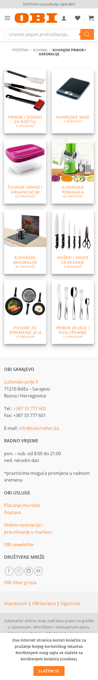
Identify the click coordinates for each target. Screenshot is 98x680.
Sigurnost (70, 603)
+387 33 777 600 (29, 409)
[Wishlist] (77, 18)
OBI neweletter (19, 545)
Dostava (12, 512)
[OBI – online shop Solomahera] (36, 18)
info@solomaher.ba (39, 428)
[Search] (87, 34)
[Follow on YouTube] (38, 571)
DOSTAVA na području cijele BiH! (49, 4)
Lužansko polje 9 (21, 382)
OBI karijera (44, 603)
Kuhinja (40, 49)
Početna (20, 49)
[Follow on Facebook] (9, 571)
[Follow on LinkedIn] (28, 571)
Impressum (16, 603)
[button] (7, 18)
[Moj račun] (64, 18)
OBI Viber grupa (20, 582)
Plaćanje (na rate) (22, 505)
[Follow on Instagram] (18, 571)
